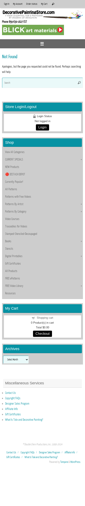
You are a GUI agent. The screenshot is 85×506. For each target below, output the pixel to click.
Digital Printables (13, 256)
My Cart (44, 3)
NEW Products (12, 167)
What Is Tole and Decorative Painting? (24, 419)
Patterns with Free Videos (18, 196)
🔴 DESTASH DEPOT (15, 174)
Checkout (42, 333)
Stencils (9, 248)
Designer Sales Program (17, 403)
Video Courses (12, 219)
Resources (10, 293)
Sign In (6, 3)
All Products (11, 271)
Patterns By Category (15, 211)
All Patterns (11, 189)
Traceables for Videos (16, 226)
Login (42, 127)
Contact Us (10, 392)
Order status (31, 3)
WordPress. (75, 462)
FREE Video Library (14, 285)
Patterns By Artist (14, 204)
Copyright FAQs (12, 398)
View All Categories (15, 152)
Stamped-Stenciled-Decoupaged (21, 233)
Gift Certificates (13, 263)
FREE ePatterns (12, 278)
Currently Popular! (14, 181)
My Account (17, 3)
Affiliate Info (11, 409)
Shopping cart (45, 317)
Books (8, 241)
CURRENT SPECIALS (14, 159)
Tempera (64, 462)
